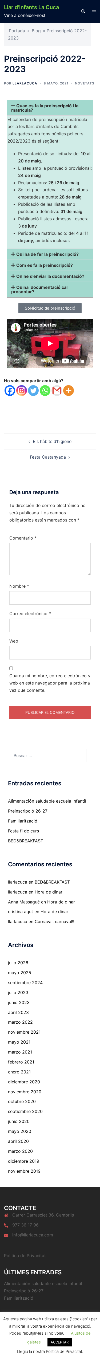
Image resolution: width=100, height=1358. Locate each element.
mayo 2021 (19, 1042)
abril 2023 (18, 1012)
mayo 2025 (19, 972)
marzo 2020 (20, 1151)
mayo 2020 (19, 1131)
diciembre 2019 (23, 1161)
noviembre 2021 (24, 1032)
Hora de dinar (48, 892)
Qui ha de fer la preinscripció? (47, 254)
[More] (68, 390)
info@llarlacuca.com (32, 1235)
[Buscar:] (47, 755)
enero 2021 (19, 1072)
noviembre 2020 (24, 1091)
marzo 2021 (20, 1052)
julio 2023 (18, 992)
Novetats (84, 83)
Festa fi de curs (23, 831)
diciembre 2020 (24, 1081)
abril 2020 (18, 1141)
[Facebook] (10, 390)
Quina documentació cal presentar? (39, 289)
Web (13, 641)
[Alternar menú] (94, 11)
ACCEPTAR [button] (60, 1342)
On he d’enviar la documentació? (50, 276)
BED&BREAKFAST (25, 840)
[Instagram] (21, 390)
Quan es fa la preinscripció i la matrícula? (44, 108)
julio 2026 (18, 962)
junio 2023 (19, 1002)
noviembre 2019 (24, 1171)
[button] (83, 11)
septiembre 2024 (25, 982)
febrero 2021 (21, 1062)
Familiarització (22, 821)
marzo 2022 (20, 1022)
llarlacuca (25, 83)
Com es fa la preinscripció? (44, 265)
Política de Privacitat (25, 1255)
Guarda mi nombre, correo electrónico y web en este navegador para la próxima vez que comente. (49, 683)
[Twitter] (33, 390)
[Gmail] (56, 390)
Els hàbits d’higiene (52, 441)
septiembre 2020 (25, 1111)
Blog (36, 30)
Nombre (19, 586)
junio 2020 (19, 1121)
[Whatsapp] (45, 390)
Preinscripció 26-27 (27, 811)
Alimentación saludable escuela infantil (47, 801)
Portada (17, 30)
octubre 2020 (22, 1101)
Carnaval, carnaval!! (54, 921)
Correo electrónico (30, 613)
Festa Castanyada (48, 457)
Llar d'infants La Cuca (31, 7)
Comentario (23, 538)
